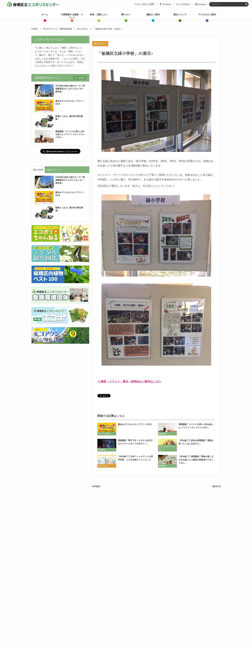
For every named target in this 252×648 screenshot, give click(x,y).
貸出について (180, 14)
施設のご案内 (153, 14)
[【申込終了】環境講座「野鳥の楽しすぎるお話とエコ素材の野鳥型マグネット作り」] (167, 461)
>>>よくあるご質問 (144, 4)
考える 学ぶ (100, 43)
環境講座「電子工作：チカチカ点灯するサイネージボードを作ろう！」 (135, 442)
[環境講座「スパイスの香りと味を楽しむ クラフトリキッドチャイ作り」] (167, 429)
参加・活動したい (99, 14)
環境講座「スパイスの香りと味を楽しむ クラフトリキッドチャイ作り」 (196, 426)
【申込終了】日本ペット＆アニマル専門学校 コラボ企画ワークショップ (135, 458)
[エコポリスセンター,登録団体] (60, 301)
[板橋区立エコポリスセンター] (33, 4)
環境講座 (162, 434)
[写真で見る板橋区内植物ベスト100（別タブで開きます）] (60, 281)
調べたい (126, 14)
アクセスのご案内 (207, 14)
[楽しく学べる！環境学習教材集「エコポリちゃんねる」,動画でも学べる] (60, 240)
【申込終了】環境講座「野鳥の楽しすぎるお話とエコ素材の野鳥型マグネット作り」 (196, 459)
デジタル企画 (103, 434)
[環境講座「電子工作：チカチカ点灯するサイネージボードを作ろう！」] (106, 445)
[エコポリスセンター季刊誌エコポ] (60, 321)
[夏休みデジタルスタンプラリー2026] (106, 429)
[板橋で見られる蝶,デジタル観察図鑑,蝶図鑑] (60, 260)
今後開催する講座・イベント (72, 16)
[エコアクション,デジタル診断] (60, 341)
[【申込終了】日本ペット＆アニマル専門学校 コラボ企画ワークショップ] (106, 461)
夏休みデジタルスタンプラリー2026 (135, 424)
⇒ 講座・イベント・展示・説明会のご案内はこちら (129, 381)
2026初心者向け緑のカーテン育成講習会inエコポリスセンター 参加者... (70, 89)
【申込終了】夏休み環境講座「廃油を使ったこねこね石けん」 (196, 442)
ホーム (44, 14)
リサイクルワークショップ (167, 448)
